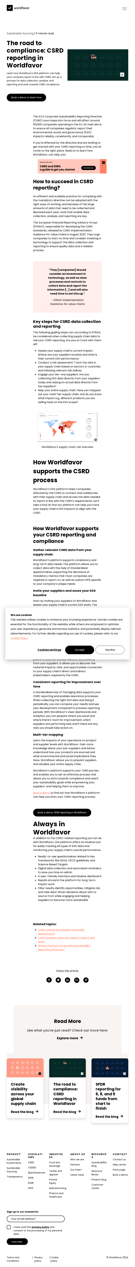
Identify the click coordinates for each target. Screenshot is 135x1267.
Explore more (67, 1038)
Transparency (15, 1176)
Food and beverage (54, 1164)
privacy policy (40, 1227)
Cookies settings (49, 650)
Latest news (77, 1174)
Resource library (97, 1172)
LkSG (30, 1188)
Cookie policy (54, 1259)
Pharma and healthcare (56, 1195)
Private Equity (53, 1181)
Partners (75, 1164)
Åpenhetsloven (36, 1172)
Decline (110, 650)
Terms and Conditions (13, 1259)
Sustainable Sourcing (20, 33)
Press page (119, 1169)
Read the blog (22, 1112)
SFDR (30, 1177)
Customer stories (97, 1186)
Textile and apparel (55, 1172)
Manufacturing (57, 1188)
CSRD (31, 1162)
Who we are (77, 1159)
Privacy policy (38, 1259)
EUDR (31, 1183)
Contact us (119, 1159)
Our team (76, 1169)
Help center (119, 1164)
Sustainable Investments (14, 1161)
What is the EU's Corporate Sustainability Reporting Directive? (64, 948)
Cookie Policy (19, 638)
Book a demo (41, 793)
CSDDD (32, 1167)
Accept (80, 650)
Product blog (99, 1179)
